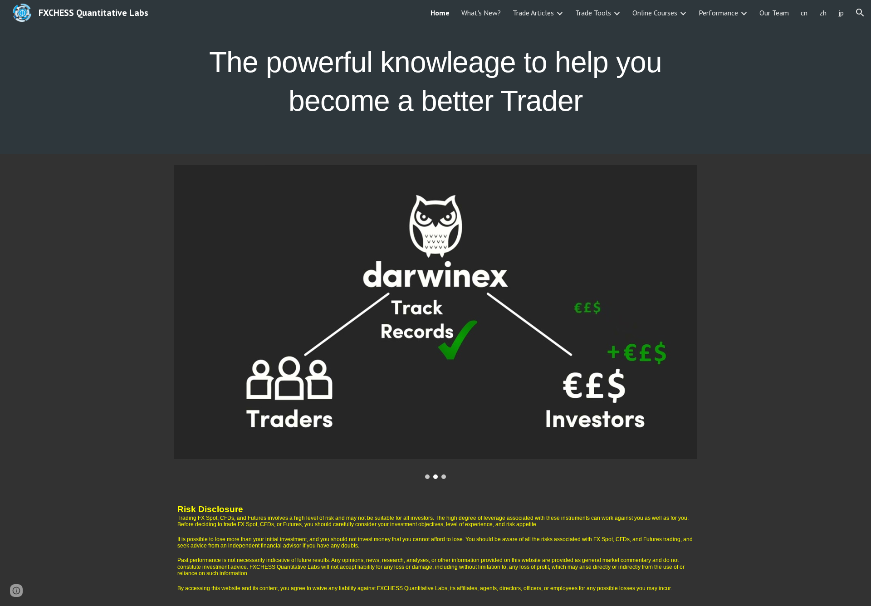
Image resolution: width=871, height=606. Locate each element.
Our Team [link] (774, 12)
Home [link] (440, 12)
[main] (435, 77)
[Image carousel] (435, 322)
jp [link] (841, 12)
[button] (860, 13)
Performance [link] (718, 12)
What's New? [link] (481, 12)
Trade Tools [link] (593, 12)
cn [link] (804, 12)
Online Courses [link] (654, 12)
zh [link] (823, 12)
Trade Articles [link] (533, 12)
